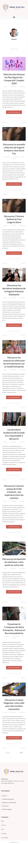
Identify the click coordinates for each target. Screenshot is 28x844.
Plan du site (5, 806)
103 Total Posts (14, 49)
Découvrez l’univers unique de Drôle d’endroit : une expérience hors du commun (14, 492)
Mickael (23, 86)
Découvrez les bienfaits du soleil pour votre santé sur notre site (14, 562)
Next (21, 752)
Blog (6, 86)
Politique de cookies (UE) (9, 802)
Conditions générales (8, 799)
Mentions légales (7, 809)
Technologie (4, 837)
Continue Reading (14, 112)
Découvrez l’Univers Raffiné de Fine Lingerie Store (14, 219)
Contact (4, 795)
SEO (2, 829)
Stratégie (8, 636)
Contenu (8, 156)
